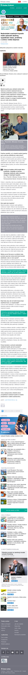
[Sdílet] (4, 86)
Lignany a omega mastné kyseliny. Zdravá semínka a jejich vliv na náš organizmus (13, 271)
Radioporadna (4, 44)
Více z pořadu (6, 515)
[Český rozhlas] (5, 1)
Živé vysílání (5, 429)
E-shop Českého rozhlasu (10, 549)
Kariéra (16, 630)
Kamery (25, 8)
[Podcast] (1, 86)
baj (16, 400)
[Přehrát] (2, 80)
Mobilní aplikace (5, 644)
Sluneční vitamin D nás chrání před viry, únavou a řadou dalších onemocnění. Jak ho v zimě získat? (13, 361)
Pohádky (11, 423)
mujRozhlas (4, 415)
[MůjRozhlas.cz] (3, 51)
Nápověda (17, 626)
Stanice (3, 628)
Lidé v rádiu (18, 628)
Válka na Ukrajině (5, 624)
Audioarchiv (19, 8)
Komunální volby (5, 626)
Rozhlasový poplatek (20, 634)
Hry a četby (5, 420)
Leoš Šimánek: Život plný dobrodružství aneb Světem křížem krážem (15, 471)
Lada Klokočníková (10, 400)
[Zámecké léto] (14, 24)
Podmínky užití (17, 671)
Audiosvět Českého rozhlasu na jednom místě (12, 436)
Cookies (3, 671)
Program (12, 8)
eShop (3, 630)
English (24, 671)
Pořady (16, 16)
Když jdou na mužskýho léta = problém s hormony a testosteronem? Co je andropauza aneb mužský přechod (16, 452)
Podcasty (3, 641)
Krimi (3, 423)
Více (23, 16)
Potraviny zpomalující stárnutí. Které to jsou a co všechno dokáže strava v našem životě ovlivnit (14, 313)
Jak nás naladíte (19, 624)
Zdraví (3, 16)
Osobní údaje (10, 671)
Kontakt (17, 632)
